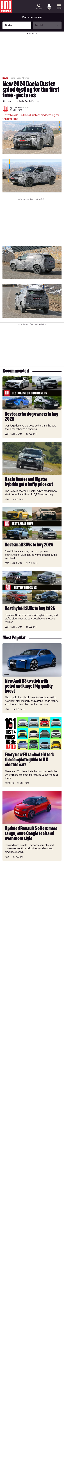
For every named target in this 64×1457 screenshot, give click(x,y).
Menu (59, 9)
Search (39, 9)
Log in (49, 9)
